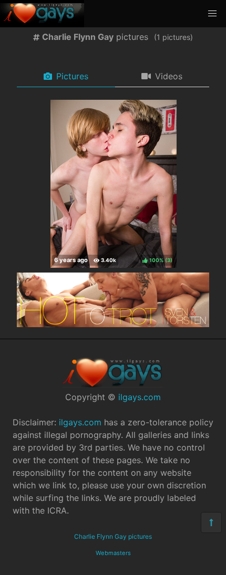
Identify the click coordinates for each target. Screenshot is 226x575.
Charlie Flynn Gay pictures (113, 536)
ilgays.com (139, 397)
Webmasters (113, 553)
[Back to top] (211, 522)
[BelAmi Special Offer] (113, 324)
